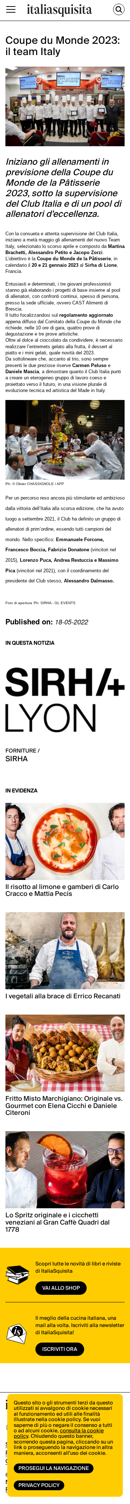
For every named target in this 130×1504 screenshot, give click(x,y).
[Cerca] (119, 9)
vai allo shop (61, 1288)
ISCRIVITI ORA (59, 1349)
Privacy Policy (39, 1485)
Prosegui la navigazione (53, 1468)
